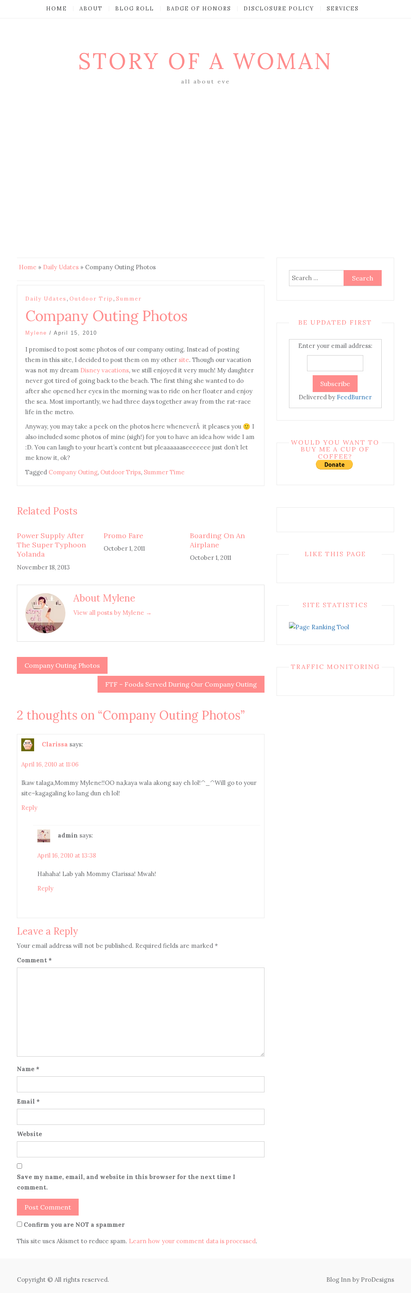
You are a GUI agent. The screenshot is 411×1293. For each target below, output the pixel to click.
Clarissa (55, 744)
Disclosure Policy (279, 8)
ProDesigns (377, 1279)
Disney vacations (104, 370)
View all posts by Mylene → (112, 612)
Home (56, 8)
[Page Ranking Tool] (319, 626)
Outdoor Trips (120, 472)
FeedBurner (354, 397)
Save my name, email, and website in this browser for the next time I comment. (126, 1182)
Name (28, 1069)
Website (29, 1134)
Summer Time (164, 472)
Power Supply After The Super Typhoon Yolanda (51, 545)
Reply (29, 807)
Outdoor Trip (91, 298)
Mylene (36, 333)
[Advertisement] (205, 147)
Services (343, 8)
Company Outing (73, 472)
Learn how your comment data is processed (192, 1241)
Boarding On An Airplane (217, 540)
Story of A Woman (205, 61)
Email (28, 1101)
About (91, 8)
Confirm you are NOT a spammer (73, 1224)
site (183, 360)
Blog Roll (134, 8)
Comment (34, 960)
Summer (129, 298)
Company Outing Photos (62, 665)
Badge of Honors (199, 8)
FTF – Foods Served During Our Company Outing (181, 684)
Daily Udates (61, 267)
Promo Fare (123, 535)
